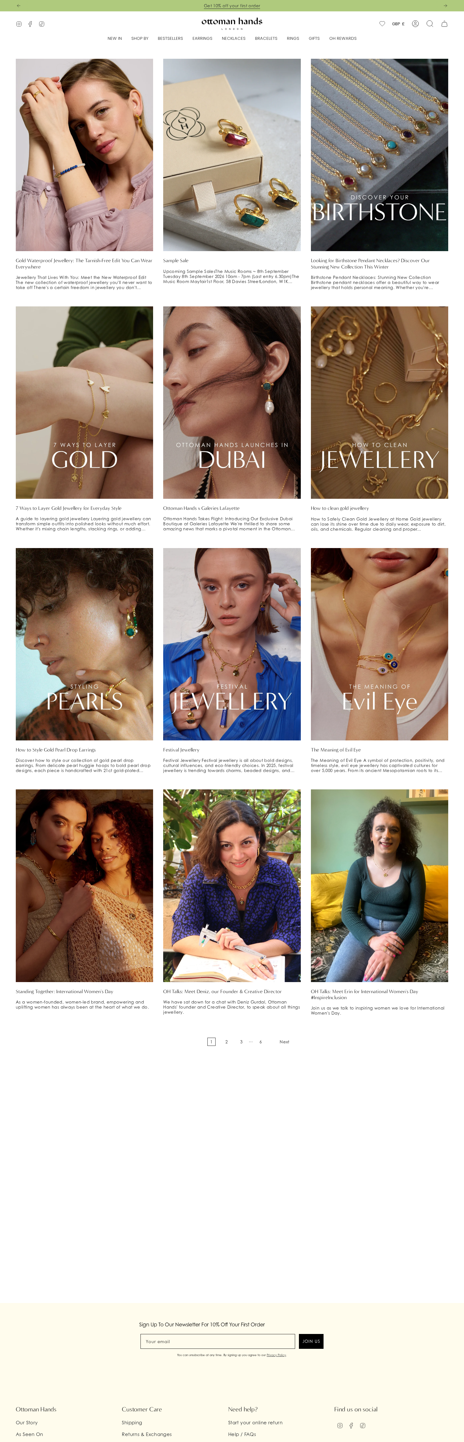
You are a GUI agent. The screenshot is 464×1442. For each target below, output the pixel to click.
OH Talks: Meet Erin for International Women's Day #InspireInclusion (364, 994)
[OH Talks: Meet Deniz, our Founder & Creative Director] (231, 885)
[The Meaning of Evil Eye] (379, 644)
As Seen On (29, 1434)
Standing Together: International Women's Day (64, 991)
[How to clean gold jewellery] (379, 402)
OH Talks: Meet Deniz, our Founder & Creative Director (222, 991)
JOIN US (311, 1341)
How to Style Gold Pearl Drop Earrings (56, 750)
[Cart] (444, 23)
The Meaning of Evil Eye (336, 750)
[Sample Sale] (231, 155)
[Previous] (18, 6)
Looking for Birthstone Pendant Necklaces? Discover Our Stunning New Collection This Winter (370, 263)
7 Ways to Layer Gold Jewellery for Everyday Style (69, 508)
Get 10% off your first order (232, 5)
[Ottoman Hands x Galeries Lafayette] (231, 402)
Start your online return (255, 1422)
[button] (140, 38)
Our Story (27, 1422)
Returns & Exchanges (147, 1434)
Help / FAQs (242, 1434)
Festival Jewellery (181, 750)
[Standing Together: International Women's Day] (84, 885)
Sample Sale (175, 260)
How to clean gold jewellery (340, 508)
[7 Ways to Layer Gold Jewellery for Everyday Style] (84, 402)
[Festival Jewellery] (231, 644)
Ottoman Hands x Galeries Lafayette (201, 508)
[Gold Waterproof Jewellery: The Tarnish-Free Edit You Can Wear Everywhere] (84, 155)
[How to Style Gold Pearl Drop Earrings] (84, 644)
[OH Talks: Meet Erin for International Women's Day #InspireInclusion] (379, 885)
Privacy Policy (276, 1355)
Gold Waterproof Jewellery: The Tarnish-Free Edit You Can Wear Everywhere (84, 263)
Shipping (132, 1422)
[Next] (445, 6)
